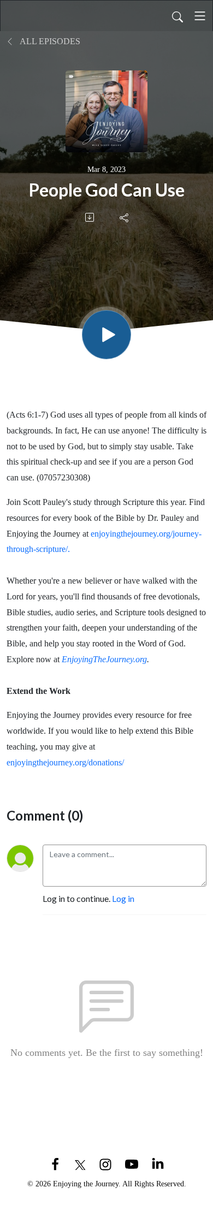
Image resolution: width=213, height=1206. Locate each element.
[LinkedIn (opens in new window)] (157, 1163)
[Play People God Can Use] (106, 334)
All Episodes (49, 41)
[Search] (177, 16)
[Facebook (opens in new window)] (55, 1163)
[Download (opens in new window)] (90, 217)
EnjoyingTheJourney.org (104, 659)
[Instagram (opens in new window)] (105, 1163)
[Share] (125, 217)
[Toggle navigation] (199, 15)
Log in (123, 898)
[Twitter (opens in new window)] (80, 1163)
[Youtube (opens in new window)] (131, 1163)
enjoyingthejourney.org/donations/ (65, 762)
